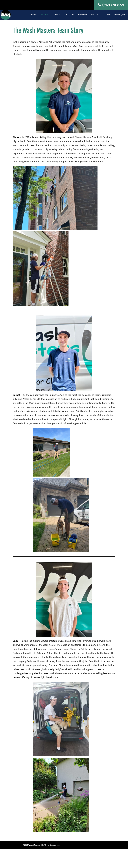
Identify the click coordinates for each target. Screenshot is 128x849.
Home (34, 15)
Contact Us (69, 15)
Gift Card (106, 15)
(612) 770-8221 (113, 5)
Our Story (45, 15)
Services (56, 15)
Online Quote (120, 15)
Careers (95, 15)
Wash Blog (83, 15)
